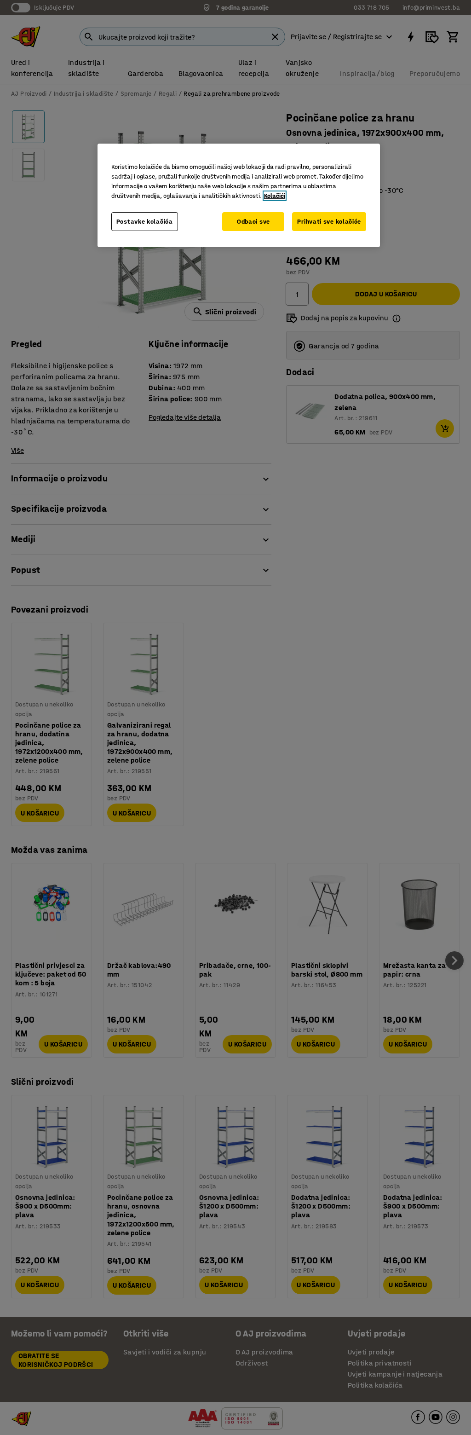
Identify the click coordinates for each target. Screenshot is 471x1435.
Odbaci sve (253, 222)
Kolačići (274, 196)
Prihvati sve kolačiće (329, 222)
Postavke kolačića (144, 222)
